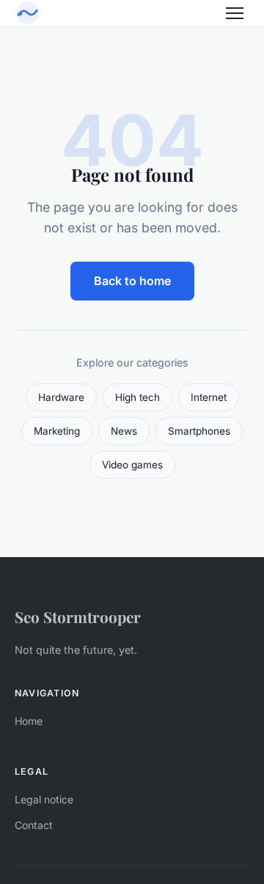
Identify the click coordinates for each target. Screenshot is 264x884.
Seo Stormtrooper (78, 616)
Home (29, 721)
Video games (132, 465)
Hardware (61, 397)
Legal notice (44, 799)
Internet (209, 397)
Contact (34, 825)
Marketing (57, 431)
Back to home (132, 280)
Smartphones (199, 431)
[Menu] (234, 13)
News (124, 431)
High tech (137, 397)
